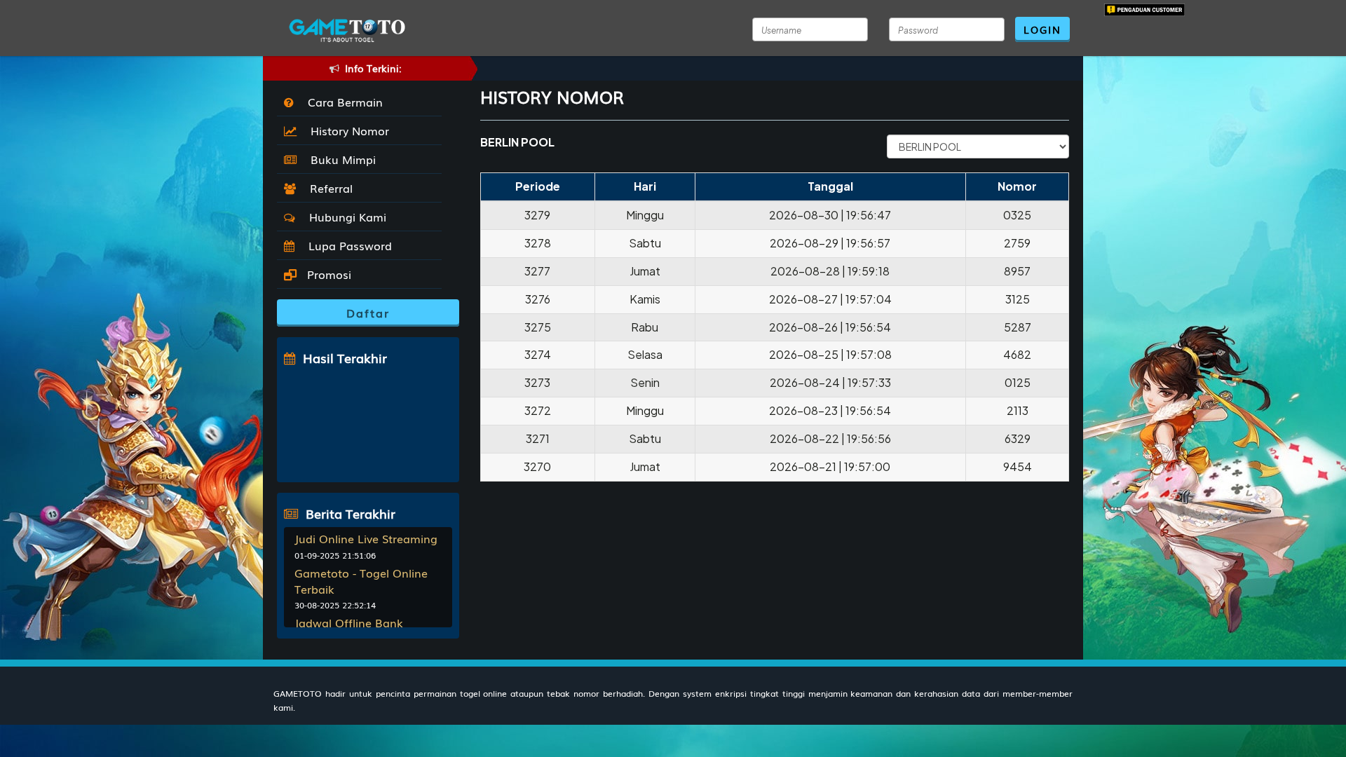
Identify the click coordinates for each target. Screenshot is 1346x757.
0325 (1017, 214)
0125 (1018, 382)
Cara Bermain (342, 101)
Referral (328, 187)
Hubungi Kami (344, 216)
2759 (1017, 243)
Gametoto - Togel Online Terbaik (361, 580)
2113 (1017, 410)
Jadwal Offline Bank (348, 622)
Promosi (327, 274)
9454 (1017, 466)
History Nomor (346, 130)
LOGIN (1042, 29)
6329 (1018, 438)
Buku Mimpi (340, 159)
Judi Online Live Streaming (365, 538)
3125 (1017, 299)
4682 (1017, 354)
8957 (1017, 271)
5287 (1017, 327)
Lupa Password (346, 245)
